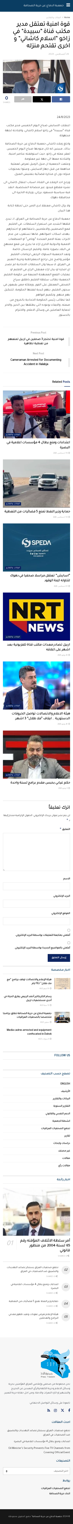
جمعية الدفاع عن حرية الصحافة (44, 5)
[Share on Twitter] (42, 99)
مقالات (66, 1158)
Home (67, 18)
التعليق (65, 829)
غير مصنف (64, 1151)
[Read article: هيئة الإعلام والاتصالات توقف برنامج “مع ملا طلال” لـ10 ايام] (62, 983)
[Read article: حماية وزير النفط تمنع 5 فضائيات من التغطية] (36, 483)
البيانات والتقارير (53, 18)
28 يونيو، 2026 (63, 724)
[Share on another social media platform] (23, 99)
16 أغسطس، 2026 (60, 453)
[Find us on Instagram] (55, 1410)
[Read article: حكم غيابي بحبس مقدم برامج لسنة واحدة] (36, 755)
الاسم (66, 879)
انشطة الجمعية (61, 1121)
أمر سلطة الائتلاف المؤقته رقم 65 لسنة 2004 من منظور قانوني (45, 1246)
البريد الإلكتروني (61, 896)
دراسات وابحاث (61, 1143)
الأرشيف (65, 1091)
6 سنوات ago (43, 1039)
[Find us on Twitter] (62, 1410)
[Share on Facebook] (61, 99)
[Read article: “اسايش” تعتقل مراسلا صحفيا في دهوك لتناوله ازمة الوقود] (36, 547)
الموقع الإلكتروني (60, 913)
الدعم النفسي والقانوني (58, 1113)
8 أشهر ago (44, 989)
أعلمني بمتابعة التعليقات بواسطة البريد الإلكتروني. (42, 935)
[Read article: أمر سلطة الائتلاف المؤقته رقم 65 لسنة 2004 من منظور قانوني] (36, 1212)
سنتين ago (44, 1023)
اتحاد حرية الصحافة (59, 1493)
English (65, 1084)
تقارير (67, 1136)
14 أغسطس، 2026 (60, 517)
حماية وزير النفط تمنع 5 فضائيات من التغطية (37, 512)
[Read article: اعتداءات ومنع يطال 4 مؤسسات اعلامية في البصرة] (36, 414)
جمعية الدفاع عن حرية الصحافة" (47, 1516)
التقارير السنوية (62, 1106)
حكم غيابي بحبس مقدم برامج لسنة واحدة (40, 783)
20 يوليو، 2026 (63, 655)
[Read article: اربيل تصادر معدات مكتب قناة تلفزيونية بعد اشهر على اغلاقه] (36, 617)
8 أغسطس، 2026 (61, 586)
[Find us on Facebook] (69, 1410)
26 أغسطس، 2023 (58, 54)
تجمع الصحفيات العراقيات (55, 1128)
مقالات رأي (64, 1165)
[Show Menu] (68, 6)
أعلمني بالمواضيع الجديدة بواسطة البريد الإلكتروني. (42, 948)
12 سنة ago (44, 1006)
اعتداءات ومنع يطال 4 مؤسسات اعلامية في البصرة (42, 1441)
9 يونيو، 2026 (63, 789)
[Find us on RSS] (48, 1410)
